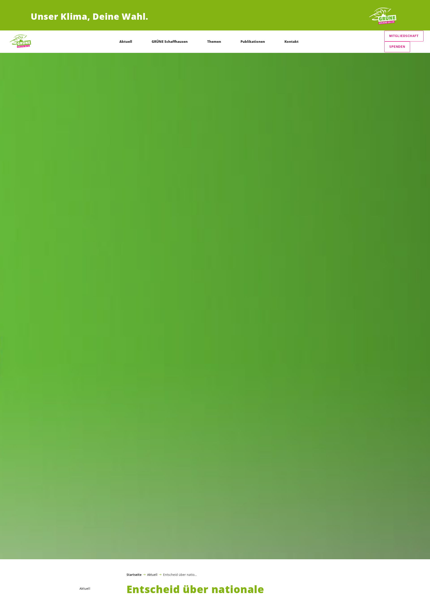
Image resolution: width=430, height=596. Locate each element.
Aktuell (152, 574)
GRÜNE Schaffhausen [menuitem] (170, 41)
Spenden (397, 46)
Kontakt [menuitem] (291, 41)
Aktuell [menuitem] (125, 41)
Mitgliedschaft (404, 36)
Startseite (134, 574)
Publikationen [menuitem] (253, 41)
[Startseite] (382, 16)
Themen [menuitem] (214, 41)
